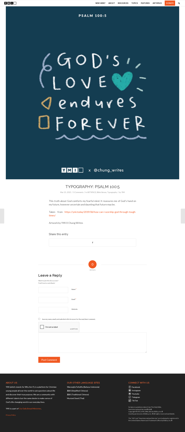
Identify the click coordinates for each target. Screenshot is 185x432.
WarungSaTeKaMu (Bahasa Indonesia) (83, 387)
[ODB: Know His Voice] (2, 216)
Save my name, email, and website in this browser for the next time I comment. (68, 319)
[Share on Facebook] (92, 242)
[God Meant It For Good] (183, 216)
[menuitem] (100, 3)
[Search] (179, 3)
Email (74, 299)
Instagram (136, 390)
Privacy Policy (11, 415)
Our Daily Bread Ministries (30, 408)
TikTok (135, 400)
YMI (123, 192)
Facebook (136, 387)
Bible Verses (101, 192)
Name (74, 289)
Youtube (135, 394)
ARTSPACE (91, 192)
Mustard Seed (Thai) (75, 398)
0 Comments (78, 192)
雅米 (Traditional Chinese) (78, 394)
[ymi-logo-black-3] (10, 3)
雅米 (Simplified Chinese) (77, 391)
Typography (112, 192)
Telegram (136, 397)
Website (74, 309)
